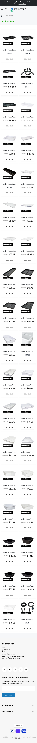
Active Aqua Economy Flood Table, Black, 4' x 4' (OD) (27, 50)
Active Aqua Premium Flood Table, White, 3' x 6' (9, 418)
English (17, 726)
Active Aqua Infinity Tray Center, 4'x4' (27, 184)
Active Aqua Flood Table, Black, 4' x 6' (9, 117)
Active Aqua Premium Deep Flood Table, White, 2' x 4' (9, 352)
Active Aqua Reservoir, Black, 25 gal (27, 552)
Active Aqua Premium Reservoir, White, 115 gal (9, 485)
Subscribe (8, 695)
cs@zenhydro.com (8, 654)
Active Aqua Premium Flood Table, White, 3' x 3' (27, 385)
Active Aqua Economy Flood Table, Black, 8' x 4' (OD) (9, 83)
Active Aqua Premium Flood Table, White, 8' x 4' (27, 452)
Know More (22, 4)
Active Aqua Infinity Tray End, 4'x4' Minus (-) (27, 217)
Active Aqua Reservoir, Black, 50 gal (9, 586)
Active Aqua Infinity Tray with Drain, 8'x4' (27, 251)
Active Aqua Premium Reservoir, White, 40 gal (9, 519)
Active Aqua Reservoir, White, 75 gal (9, 620)
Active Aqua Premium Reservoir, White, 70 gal (27, 519)
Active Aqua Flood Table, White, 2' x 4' (27, 117)
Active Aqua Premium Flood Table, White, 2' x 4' (9, 385)
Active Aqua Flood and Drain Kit (27, 83)
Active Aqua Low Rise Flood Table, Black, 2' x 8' (9, 285)
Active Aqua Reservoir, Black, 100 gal (9, 552)
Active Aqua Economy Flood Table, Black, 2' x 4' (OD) (9, 50)
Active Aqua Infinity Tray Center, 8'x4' (9, 217)
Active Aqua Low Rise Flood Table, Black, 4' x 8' (27, 318)
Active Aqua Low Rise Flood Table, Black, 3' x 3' (27, 285)
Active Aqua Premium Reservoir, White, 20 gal (27, 485)
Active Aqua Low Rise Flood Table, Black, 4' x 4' (9, 318)
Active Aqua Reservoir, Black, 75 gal (27, 586)
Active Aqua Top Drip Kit (27, 620)
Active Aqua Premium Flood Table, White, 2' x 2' (27, 352)
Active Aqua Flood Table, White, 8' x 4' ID (27, 150)
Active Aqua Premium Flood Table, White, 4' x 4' (27, 418)
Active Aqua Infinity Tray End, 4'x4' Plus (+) (9, 251)
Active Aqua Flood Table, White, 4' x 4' (9, 150)
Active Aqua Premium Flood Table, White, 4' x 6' (9, 452)
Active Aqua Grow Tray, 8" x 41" (9, 184)
